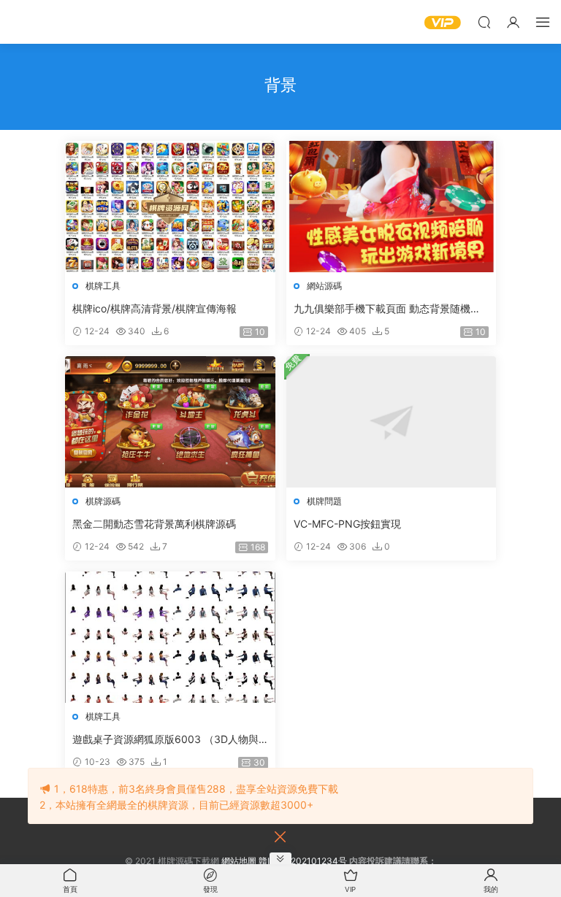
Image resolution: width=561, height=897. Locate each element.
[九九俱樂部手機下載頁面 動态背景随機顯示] (391, 206)
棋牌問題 (324, 501)
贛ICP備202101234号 (303, 860)
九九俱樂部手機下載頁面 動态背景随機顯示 (387, 309)
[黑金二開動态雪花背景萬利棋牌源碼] (170, 422)
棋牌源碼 (103, 501)
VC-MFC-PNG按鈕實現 (347, 523)
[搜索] (484, 22)
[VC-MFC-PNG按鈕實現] (391, 422)
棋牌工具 (103, 285)
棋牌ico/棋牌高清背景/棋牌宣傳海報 (154, 308)
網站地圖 (238, 860)
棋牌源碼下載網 (33, 22)
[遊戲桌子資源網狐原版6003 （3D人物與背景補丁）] (170, 637)
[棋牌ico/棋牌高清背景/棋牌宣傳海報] (170, 206)
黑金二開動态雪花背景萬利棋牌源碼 (154, 523)
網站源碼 (324, 285)
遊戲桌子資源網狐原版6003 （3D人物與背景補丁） (165, 740)
